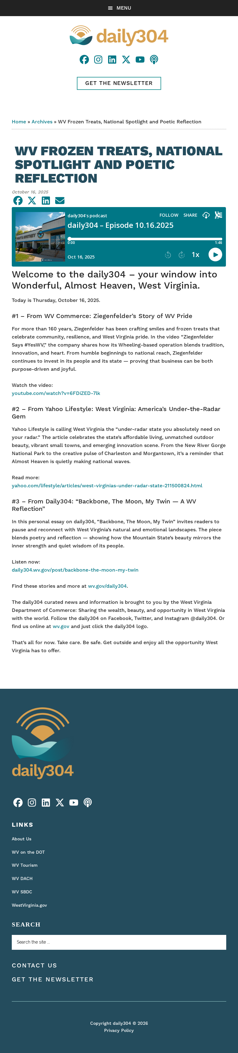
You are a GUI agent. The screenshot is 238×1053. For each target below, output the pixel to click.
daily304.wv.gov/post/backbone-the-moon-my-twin (75, 570)
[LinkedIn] (113, 62)
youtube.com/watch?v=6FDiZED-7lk (56, 393)
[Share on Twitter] (33, 203)
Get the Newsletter (53, 980)
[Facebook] (85, 62)
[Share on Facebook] (19, 203)
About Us (21, 839)
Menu (124, 8)
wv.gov (61, 626)
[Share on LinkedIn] (47, 203)
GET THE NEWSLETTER (118, 83)
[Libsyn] (154, 62)
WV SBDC (22, 892)
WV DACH (22, 879)
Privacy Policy (119, 1030)
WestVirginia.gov (29, 905)
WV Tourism (24, 865)
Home (19, 122)
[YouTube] (141, 62)
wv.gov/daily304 (107, 586)
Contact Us (34, 966)
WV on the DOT (28, 852)
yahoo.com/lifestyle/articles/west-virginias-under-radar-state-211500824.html (107, 486)
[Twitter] (127, 62)
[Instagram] (99, 62)
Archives (42, 122)
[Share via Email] (60, 203)
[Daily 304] (43, 782)
